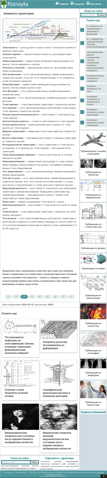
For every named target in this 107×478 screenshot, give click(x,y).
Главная (63, 4)
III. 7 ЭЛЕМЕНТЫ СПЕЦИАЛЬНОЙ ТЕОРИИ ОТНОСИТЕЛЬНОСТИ (96, 43)
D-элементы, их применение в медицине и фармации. (95, 30)
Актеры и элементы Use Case (94, 89)
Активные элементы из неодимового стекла (93, 100)
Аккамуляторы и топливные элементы (95, 78)
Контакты (95, 4)
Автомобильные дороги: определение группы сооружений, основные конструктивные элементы (95, 61)
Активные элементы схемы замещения (95, 112)
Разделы (79, 4)
